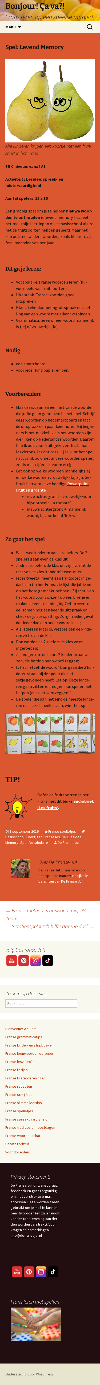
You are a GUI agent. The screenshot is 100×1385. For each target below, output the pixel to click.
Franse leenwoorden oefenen (29, 1053)
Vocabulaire (38, 842)
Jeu (65, 837)
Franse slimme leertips (23, 1102)
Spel (23, 842)
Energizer (34, 837)
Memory (11, 842)
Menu (10, 26)
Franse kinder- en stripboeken (29, 1045)
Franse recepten (18, 1086)
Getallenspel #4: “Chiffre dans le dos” (53, 926)
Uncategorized (17, 1143)
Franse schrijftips (19, 1094)
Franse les (51, 837)
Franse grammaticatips (23, 1037)
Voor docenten (17, 1152)
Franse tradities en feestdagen (30, 1127)
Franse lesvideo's (19, 1061)
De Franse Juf (68, 842)
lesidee (76, 837)
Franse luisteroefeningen (25, 1078)
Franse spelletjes (62, 831)
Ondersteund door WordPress (29, 1374)
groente (38, 490)
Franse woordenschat (22, 1135)
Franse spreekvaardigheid (26, 1119)
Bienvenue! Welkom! (21, 1028)
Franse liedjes (16, 1069)
